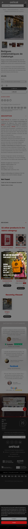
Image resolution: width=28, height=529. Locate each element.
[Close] (26, 252)
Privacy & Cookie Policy (21, 526)
